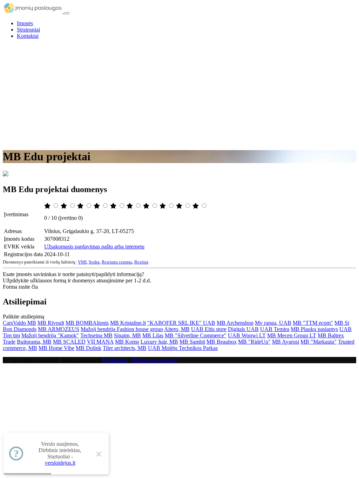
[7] (147, 206)
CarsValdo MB (19, 323)
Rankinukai (115, 360)
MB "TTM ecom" (313, 323)
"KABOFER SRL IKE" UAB (181, 323)
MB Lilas (152, 335)
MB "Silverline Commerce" (195, 335)
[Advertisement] (179, 94)
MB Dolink (88, 348)
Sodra (94, 262)
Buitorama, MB (34, 342)
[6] (130, 206)
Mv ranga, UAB (273, 323)
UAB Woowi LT (247, 335)
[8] (163, 206)
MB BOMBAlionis (87, 323)
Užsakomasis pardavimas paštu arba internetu (94, 246)
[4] (97, 206)
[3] (81, 206)
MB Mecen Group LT (291, 335)
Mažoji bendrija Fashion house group (122, 329)
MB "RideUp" (254, 342)
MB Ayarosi (285, 342)
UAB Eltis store (208, 329)
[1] (48, 206)
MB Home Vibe (56, 348)
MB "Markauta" (318, 342)
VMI (82, 262)
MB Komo (127, 342)
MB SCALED (69, 342)
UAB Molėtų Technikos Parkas (183, 348)
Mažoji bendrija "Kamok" (50, 335)
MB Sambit (192, 342)
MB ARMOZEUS (58, 329)
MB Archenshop (235, 323)
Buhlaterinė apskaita (154, 360)
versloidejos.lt (60, 463)
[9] (180, 206)
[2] (64, 206)
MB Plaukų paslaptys (314, 329)
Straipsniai (28, 30)
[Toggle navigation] (66, 13)
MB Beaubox (221, 342)
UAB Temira (274, 329)
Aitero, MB (177, 329)
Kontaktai (28, 36)
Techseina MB (96, 335)
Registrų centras (117, 262)
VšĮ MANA (100, 342)
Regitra (141, 262)
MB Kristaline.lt (128, 323)
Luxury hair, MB (159, 342)
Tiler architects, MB (125, 348)
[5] (114, 206)
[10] (196, 206)
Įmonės (25, 23)
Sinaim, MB (127, 335)
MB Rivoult (51, 323)
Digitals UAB (243, 329)
